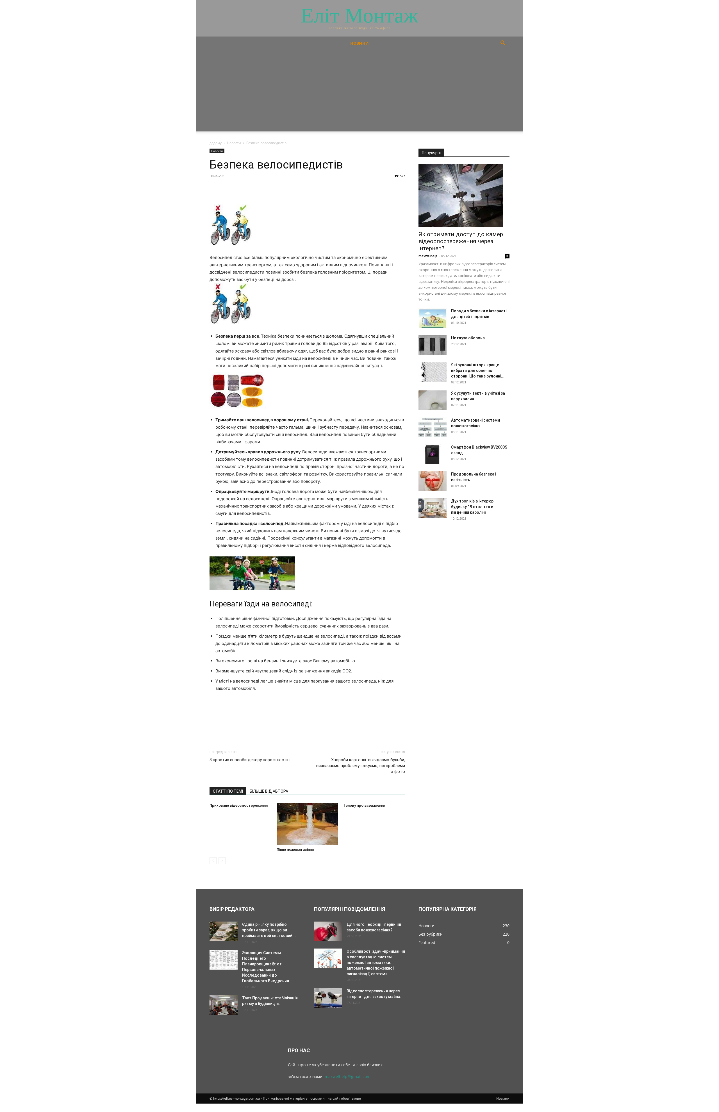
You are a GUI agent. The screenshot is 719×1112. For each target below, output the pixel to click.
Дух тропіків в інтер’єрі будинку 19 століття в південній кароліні (472, 507)
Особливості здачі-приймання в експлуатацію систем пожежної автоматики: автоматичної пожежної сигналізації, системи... (376, 962)
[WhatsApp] (254, 188)
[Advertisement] (359, 92)
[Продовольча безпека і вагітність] (432, 481)
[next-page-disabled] (222, 860)
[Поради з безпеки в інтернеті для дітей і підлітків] (432, 318)
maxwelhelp (427, 256)
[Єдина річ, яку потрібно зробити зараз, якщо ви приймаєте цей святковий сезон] (224, 931)
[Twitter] (228, 188)
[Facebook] (215, 188)
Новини (359, 43)
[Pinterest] (241, 188)
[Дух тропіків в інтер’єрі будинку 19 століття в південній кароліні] (432, 508)
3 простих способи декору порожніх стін (250, 759)
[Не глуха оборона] (432, 345)
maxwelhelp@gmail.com (347, 1076)
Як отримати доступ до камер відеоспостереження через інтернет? (460, 241)
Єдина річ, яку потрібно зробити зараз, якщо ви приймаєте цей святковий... (269, 930)
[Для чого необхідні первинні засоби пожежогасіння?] (328, 931)
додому (216, 142)
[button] (502, 43)
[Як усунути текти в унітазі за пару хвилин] (432, 400)
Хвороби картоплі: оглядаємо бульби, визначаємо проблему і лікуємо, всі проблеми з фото (360, 765)
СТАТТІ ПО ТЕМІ (228, 791)
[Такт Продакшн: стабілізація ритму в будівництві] (224, 1005)
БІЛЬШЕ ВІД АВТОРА (269, 791)
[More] (267, 188)
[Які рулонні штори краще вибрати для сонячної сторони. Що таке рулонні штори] (432, 372)
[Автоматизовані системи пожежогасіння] (432, 427)
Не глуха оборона (468, 338)
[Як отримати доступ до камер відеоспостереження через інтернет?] (463, 195)
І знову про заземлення (364, 805)
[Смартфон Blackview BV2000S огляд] (432, 454)
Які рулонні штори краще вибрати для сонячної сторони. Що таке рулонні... (477, 370)
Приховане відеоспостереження (239, 805)
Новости (234, 142)
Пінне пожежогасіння (295, 849)
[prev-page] (213, 860)
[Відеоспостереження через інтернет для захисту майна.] (328, 998)
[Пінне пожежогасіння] (307, 824)
